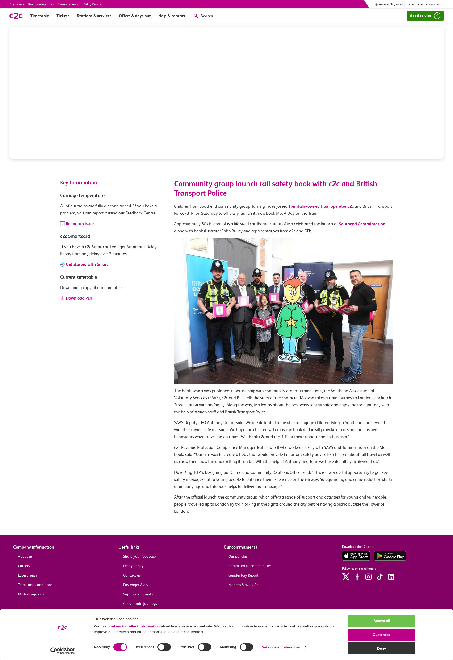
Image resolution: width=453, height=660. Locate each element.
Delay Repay (92, 4)
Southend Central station (362, 223)
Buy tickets (16, 4)
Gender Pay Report (243, 575)
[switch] (164, 647)
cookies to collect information (134, 626)
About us (25, 556)
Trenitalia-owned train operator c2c (321, 206)
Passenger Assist (68, 4)
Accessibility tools (391, 4)
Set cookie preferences (281, 647)
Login (410, 4)
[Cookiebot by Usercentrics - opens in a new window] (62, 650)
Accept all (381, 621)
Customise (381, 635)
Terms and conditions (35, 584)
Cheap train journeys (140, 603)
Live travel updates (41, 4)
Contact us (132, 575)
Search (207, 15)
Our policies (237, 556)
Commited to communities (249, 566)
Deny (381, 648)
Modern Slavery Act (244, 584)
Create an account (431, 4)
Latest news (27, 575)
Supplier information (140, 594)
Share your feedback (139, 556)
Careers (24, 566)
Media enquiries (31, 594)
